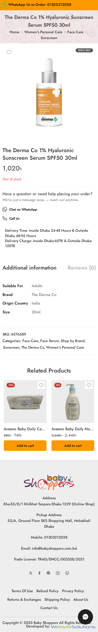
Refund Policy (47, 590)
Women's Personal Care (43, 32)
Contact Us (49, 607)
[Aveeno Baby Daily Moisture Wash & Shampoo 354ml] (73, 401)
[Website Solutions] (73, 626)
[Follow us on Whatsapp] (67, 573)
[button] (25, 445)
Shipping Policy (57, 599)
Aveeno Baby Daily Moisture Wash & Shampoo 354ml (73, 429)
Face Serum (49, 340)
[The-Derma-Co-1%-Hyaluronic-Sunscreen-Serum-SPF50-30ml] (49, 92)
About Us (80, 599)
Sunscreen (49, 37)
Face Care (75, 32)
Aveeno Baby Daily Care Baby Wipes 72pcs (25, 429)
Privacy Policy (73, 590)
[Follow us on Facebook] (39, 573)
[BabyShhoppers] (49, 482)
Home (14, 32)
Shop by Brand (73, 340)
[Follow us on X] (30, 573)
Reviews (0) (82, 268)
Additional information (30, 268)
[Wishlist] (9, 52)
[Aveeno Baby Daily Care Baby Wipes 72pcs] (25, 401)
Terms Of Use (22, 590)
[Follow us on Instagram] (58, 573)
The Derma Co (32, 347)
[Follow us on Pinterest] (48, 573)
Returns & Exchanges (24, 599)
